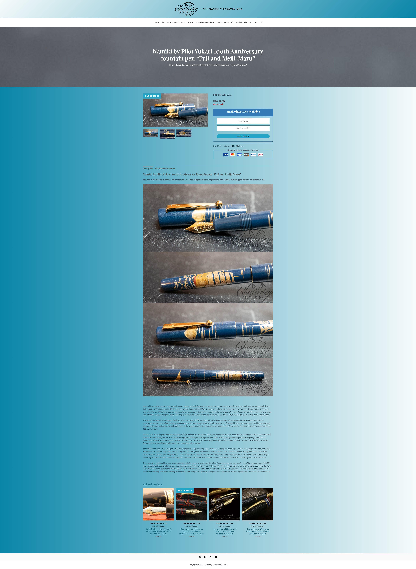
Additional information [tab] (165, 168)
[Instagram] (200, 557)
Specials (238, 22)
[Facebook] (205, 557)
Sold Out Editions (237, 146)
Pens (189, 22)
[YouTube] (216, 557)
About (246, 22)
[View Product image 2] (167, 134)
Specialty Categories (204, 22)
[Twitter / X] (210, 557)
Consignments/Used (225, 22)
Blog (163, 22)
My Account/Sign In (174, 22)
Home (156, 22)
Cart (255, 22)
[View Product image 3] (183, 133)
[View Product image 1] (150, 133)
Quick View (158, 518)
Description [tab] (148, 168)
